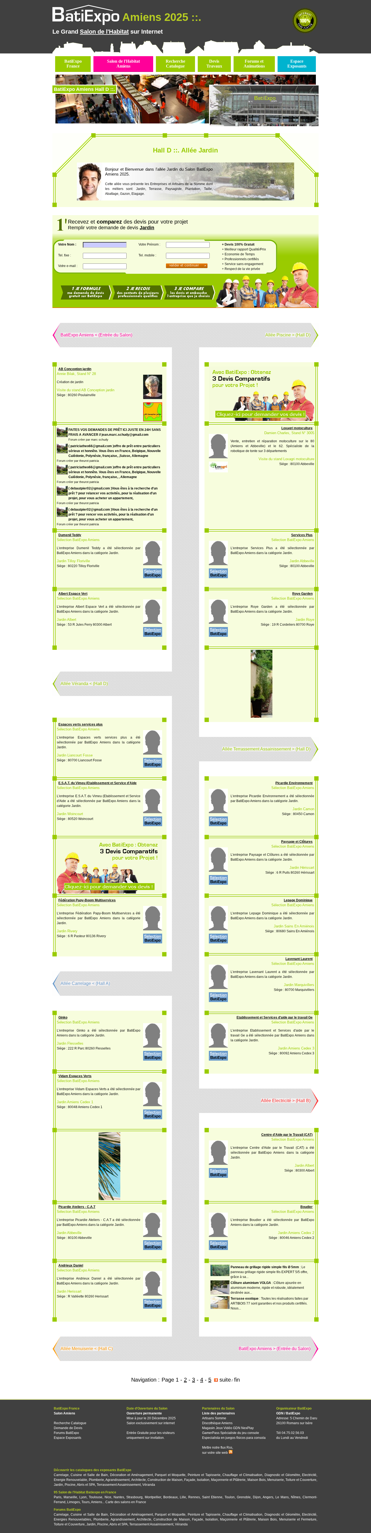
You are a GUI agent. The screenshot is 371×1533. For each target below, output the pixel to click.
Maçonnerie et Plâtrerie (228, 1480)
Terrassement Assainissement (119, 1485)
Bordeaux (170, 1497)
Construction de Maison (165, 1480)
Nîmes (295, 1497)
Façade (189, 1480)
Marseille (70, 1497)
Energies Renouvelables (72, 1519)
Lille (183, 1497)
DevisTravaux (214, 63)
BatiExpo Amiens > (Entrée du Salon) (274, 1348)
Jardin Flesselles (70, 1043)
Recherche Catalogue (70, 1423)
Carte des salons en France (125, 1502)
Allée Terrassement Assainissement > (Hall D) (266, 749)
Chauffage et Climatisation (242, 1475)
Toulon (230, 1497)
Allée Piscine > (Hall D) (287, 335)
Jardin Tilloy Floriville (73, 561)
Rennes (194, 1497)
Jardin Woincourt (70, 814)
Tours (85, 1502)
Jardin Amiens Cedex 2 (296, 1233)
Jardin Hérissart (302, 868)
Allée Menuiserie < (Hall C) (87, 1348)
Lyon (83, 1497)
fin (237, 1380)
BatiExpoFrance (73, 63)
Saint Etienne (212, 1497)
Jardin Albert (66, 620)
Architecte (138, 1480)
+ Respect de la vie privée (241, 269)
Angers (268, 1497)
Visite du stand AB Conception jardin (85, 390)
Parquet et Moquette (170, 1475)
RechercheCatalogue (175, 63)
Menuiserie (275, 1480)
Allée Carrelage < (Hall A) (85, 983)
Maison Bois (256, 1480)
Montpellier (153, 1497)
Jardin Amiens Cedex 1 (75, 1102)
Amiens (96, 1502)
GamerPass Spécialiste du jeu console (230, 1433)
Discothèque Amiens (217, 1423)
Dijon (257, 1497)
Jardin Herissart (69, 1291)
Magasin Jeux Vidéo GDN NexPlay (228, 1428)
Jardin (58, 1485)
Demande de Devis (68, 1428)
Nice (108, 1497)
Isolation (203, 1480)
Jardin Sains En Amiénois (294, 926)
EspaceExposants (296, 63)
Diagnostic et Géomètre (282, 1475)
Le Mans (282, 1497)
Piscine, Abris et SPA (80, 1485)
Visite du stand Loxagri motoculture (286, 459)
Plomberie (96, 1480)
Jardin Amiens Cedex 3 (296, 1048)
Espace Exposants (67, 1438)
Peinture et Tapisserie (204, 1475)
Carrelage (61, 1475)
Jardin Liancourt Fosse (75, 755)
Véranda (148, 1485)
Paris (57, 1497)
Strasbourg (134, 1497)
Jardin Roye (304, 620)
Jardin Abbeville (302, 561)
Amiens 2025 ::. (161, 17)
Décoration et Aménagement (131, 1475)
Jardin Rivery (67, 931)
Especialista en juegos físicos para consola (234, 1438)
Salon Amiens (64, 1413)
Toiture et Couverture (300, 1480)
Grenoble (244, 1497)
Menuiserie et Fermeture (297, 1519)
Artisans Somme (214, 1418)
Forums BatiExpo (66, 1433)
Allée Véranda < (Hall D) (84, 683)
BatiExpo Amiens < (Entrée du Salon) (96, 335)
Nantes (119, 1497)
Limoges (73, 1502)
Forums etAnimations (254, 63)
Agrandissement (117, 1480)
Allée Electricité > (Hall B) (285, 1100)
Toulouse (95, 1497)
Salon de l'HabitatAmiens (123, 63)
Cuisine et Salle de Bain (89, 1475)
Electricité (309, 1475)
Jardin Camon (303, 809)
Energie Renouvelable (70, 1480)
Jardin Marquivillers (299, 985)
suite (225, 1380)
